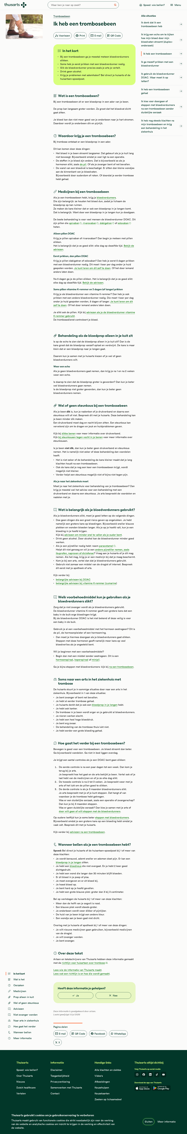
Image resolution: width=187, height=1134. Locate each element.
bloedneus (75, 866)
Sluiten (149, 1121)
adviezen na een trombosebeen (87, 832)
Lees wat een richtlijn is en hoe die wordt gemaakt (81, 973)
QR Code (115, 35)
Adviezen (18, 1008)
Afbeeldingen (102, 1081)
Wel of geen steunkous (26, 1002)
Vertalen (21, 1093)
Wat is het (19, 979)
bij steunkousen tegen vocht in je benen (80, 437)
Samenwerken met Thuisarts (66, 1087)
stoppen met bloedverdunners (112, 817)
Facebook (99, 1033)
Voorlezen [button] (64, 35)
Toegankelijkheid (60, 1075)
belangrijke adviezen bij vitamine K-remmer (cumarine (86, 583)
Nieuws (20, 1081)
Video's (99, 1075)
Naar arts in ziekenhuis (26, 1020)
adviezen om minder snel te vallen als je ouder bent (93, 534)
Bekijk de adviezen (93, 282)
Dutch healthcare (26, 1087)
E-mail (97, 35)
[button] (75, 223)
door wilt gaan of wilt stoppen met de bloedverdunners (89, 811)
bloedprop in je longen (104, 704)
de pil (83, 164)
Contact (55, 1093)
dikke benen (69, 433)
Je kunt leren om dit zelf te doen (92, 268)
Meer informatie (167, 1121)
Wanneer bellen (22, 1032)
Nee (115, 995)
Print (82, 35)
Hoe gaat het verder (24, 1026)
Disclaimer (56, 1070)
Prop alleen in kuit (23, 997)
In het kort (19, 973)
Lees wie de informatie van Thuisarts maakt (77, 970)
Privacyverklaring (60, 1081)
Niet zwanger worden (25, 1014)
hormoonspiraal (64, 659)
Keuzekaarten (102, 1093)
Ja (77, 995)
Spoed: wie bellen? (27, 1070)
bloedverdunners (106, 197)
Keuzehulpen (102, 1087)
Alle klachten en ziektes (108, 1070)
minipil (96, 659)
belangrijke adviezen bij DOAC (73, 579)
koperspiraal (81, 659)
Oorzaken (18, 985)
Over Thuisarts (24, 1075)
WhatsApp (120, 1033)
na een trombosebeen (121, 666)
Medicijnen (19, 991)
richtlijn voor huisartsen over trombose (83, 962)
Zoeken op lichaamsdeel (108, 1099)
